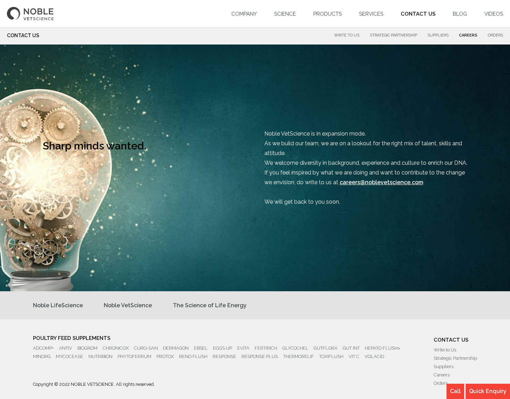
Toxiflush (331, 356)
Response (224, 356)
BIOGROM (87, 348)
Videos (493, 14)
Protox (165, 356)
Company (244, 14)
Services (371, 14)
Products (327, 14)
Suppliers (438, 35)
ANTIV (65, 348)
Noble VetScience (128, 305)
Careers (468, 35)
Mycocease (69, 356)
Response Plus (259, 356)
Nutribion (100, 356)
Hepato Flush (381, 348)
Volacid (374, 356)
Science (285, 14)
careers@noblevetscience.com (381, 182)
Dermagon (176, 348)
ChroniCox (116, 348)
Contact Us (418, 14)
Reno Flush (193, 356)
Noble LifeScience (58, 305)
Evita (243, 348)
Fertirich (266, 348)
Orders (495, 35)
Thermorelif (298, 356)
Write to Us (346, 35)
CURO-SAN (146, 348)
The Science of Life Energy (210, 305)
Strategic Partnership (393, 35)
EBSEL (201, 348)
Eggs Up (222, 348)
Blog (460, 14)
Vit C (354, 356)
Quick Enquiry (488, 391)
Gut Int (351, 348)
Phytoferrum (134, 356)
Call (455, 391)
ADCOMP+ (43, 348)
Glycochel (295, 348)
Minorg (42, 356)
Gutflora (326, 348)
